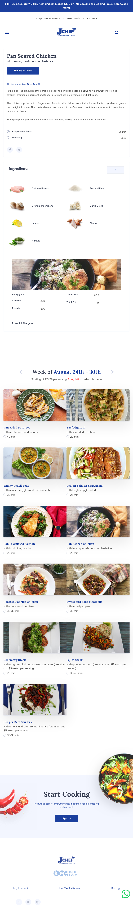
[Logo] (66, 32)
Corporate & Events (48, 18)
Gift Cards (73, 18)
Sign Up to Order (23, 70)
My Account (20, 888)
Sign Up (66, 818)
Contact (92, 18)
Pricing (115, 888)
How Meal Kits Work (70, 888)
